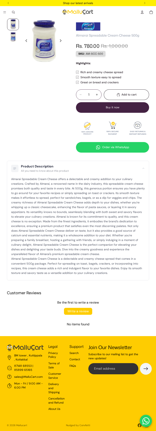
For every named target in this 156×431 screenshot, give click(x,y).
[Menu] (4, 12)
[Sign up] (146, 369)
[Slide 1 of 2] (13, 24)
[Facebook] (139, 425)
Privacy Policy (53, 355)
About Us (54, 409)
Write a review (78, 311)
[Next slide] (61, 41)
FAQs (72, 366)
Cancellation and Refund (56, 400)
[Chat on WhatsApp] (146, 421)
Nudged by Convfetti (78, 425)
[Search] (13, 12)
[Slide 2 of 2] (13, 36)
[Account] (142, 12)
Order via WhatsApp (115, 147)
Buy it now (112, 107)
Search (74, 353)
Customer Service (54, 376)
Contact (74, 359)
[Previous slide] (25, 41)
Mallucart (21, 425)
